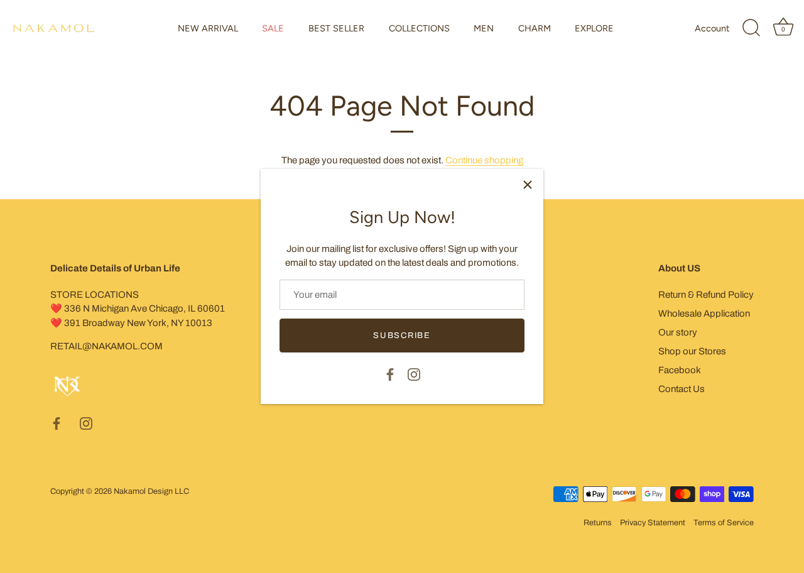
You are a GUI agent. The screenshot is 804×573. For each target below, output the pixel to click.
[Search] (751, 28)
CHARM (534, 28)
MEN (484, 28)
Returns (598, 522)
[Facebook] (390, 373)
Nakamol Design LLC (151, 491)
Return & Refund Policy (706, 295)
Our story (677, 332)
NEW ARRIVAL (208, 28)
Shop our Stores (692, 351)
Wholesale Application (704, 313)
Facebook (679, 370)
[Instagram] (414, 373)
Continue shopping (484, 160)
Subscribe (401, 335)
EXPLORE (594, 28)
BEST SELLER (336, 28)
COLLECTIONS (419, 28)
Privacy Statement (652, 522)
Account (712, 28)
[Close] (527, 185)
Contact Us (681, 389)
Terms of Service (723, 522)
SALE (273, 28)
